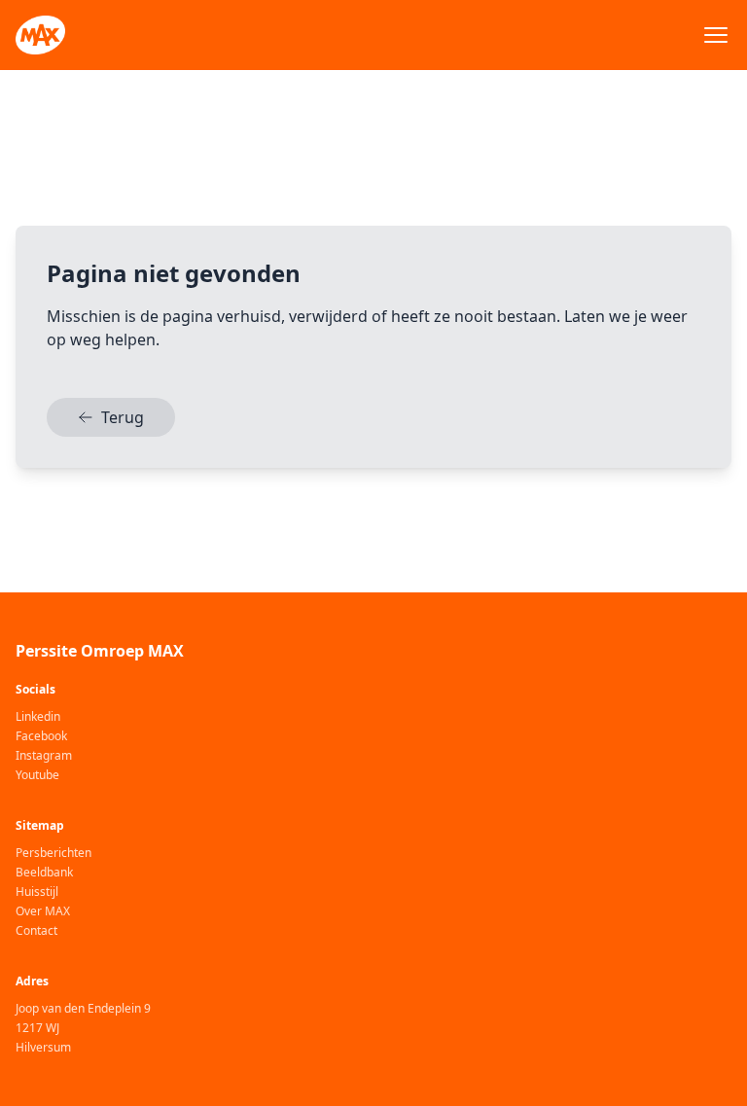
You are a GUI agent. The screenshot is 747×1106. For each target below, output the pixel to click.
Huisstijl (37, 892)
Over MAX (43, 911)
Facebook (41, 736)
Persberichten (53, 853)
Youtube (37, 775)
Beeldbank (44, 872)
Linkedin (38, 717)
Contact (36, 931)
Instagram (44, 756)
